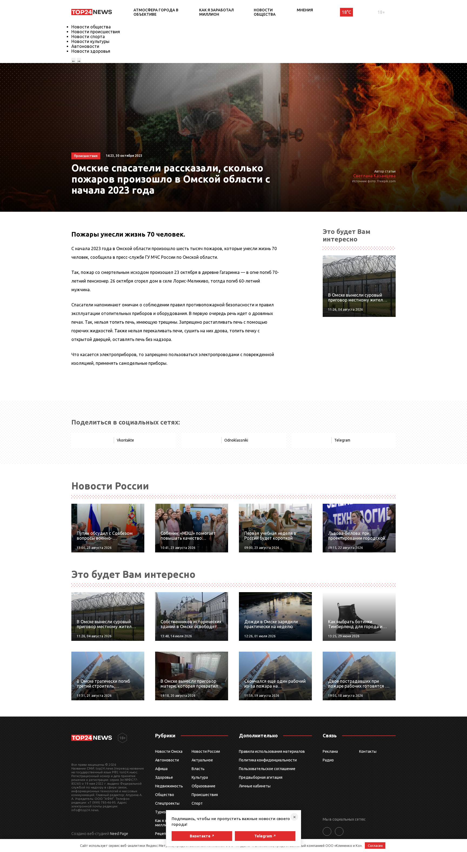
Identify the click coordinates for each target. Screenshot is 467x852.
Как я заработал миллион (216, 12)
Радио (328, 760)
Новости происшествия (95, 31)
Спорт (197, 803)
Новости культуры (90, 41)
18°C (346, 12)
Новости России (206, 751)
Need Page (119, 833)
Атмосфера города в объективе (156, 12)
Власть (198, 769)
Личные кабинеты (255, 786)
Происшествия (205, 795)
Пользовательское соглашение (267, 769)
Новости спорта (88, 36)
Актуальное (202, 760)
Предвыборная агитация (260, 777)
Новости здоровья (90, 51)
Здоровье (164, 777)
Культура (200, 777)
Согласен (375, 845)
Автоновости (85, 46)
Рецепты (163, 833)
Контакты (367, 751)
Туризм (161, 812)
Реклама (330, 751)
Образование (203, 786)
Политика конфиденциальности (268, 760)
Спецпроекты (167, 803)
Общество (164, 795)
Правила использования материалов (272, 751)
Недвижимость (169, 786)
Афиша (161, 769)
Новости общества (265, 12)
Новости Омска (168, 751)
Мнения (305, 10)
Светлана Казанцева (374, 175)
